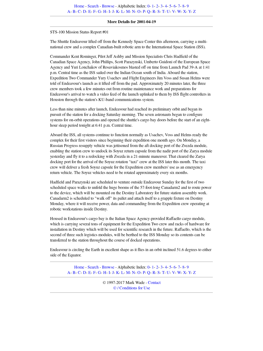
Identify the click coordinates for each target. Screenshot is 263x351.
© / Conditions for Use (131, 287)
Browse (108, 5)
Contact (154, 282)
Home (79, 5)
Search (93, 5)
